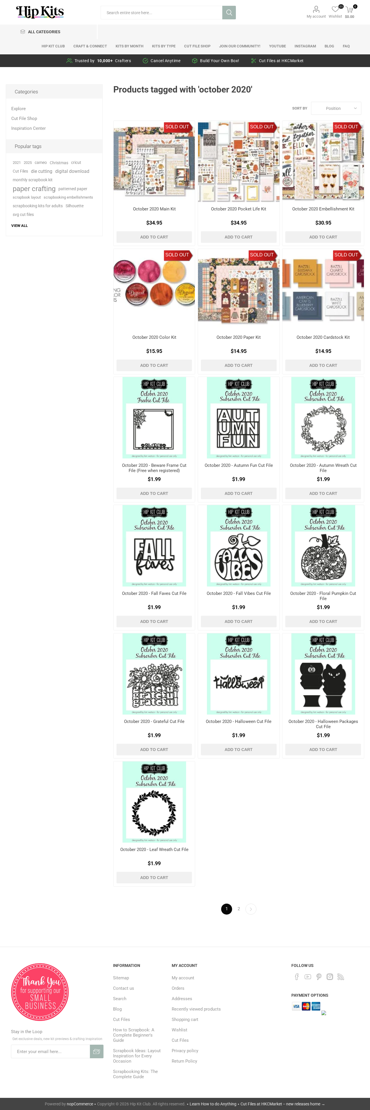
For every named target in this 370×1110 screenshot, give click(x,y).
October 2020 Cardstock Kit (323, 337)
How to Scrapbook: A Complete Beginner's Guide (133, 1035)
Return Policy (184, 1061)
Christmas (59, 162)
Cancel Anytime (165, 60)
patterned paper (72, 188)
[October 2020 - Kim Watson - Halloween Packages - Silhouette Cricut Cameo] (323, 674)
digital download (72, 171)
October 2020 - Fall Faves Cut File (154, 593)
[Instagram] (329, 976)
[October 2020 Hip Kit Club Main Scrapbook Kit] (154, 161)
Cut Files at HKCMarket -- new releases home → (282, 1104)
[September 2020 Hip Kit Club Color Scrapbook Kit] (154, 289)
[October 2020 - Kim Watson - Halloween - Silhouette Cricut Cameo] (238, 674)
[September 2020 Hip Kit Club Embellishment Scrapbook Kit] (323, 161)
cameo (41, 162)
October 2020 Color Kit (154, 337)
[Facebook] (296, 976)
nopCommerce (80, 1104)
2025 (28, 162)
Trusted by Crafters (103, 60)
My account (316, 16)
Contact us (123, 988)
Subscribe (96, 1051)
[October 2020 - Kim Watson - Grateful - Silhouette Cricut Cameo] (154, 674)
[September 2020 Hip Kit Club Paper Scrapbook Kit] (238, 289)
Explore (18, 108)
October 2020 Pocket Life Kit (238, 209)
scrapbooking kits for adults (38, 206)
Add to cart (154, 237)
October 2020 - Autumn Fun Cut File (239, 465)
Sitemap (121, 977)
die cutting (41, 171)
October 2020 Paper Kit (239, 337)
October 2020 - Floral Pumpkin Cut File (323, 596)
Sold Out (177, 126)
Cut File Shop (24, 118)
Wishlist (179, 1030)
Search (229, 12)
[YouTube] (307, 976)
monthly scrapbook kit (33, 179)
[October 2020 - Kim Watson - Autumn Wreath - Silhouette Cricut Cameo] (323, 417)
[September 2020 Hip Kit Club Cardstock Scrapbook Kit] (323, 289)
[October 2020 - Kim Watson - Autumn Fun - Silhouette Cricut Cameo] (238, 417)
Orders (178, 988)
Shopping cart (185, 1019)
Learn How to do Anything (213, 1104)
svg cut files (23, 214)
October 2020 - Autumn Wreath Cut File (323, 468)
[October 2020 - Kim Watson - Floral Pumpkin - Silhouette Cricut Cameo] (323, 545)
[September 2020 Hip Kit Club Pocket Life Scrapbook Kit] (238, 161)
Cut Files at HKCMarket (281, 60)
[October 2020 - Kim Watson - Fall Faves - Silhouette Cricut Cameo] (154, 545)
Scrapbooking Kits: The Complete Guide (135, 1074)
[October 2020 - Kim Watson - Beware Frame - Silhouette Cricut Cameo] (154, 417)
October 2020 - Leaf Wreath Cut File (154, 849)
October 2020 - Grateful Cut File (154, 721)
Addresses (182, 998)
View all (19, 225)
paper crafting (34, 189)
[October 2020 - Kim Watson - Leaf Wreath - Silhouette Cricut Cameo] (154, 802)
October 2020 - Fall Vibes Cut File (239, 593)
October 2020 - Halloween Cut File (238, 721)
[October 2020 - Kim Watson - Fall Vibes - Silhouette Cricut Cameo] (238, 545)
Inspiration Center (28, 128)
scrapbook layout (27, 197)
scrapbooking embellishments (68, 197)
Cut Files (20, 171)
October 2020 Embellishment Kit (323, 209)
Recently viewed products (196, 1009)
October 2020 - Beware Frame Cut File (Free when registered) (154, 468)
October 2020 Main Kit (154, 209)
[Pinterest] (318, 976)
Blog (117, 1009)
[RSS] (340, 976)
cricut (76, 162)
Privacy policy (185, 1050)
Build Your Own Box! (219, 60)
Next (250, 909)
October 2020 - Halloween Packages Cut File (323, 724)
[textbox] (161, 12)
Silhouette (75, 206)
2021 (17, 162)
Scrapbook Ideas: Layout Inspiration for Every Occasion (137, 1056)
